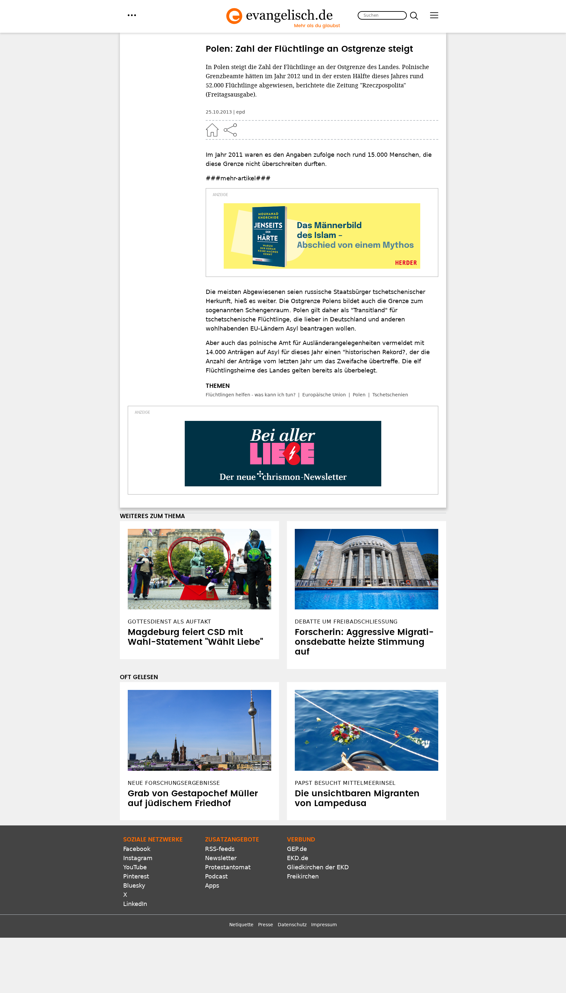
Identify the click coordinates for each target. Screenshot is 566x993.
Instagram (138, 858)
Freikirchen (303, 876)
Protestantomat (228, 867)
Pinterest (136, 876)
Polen (359, 394)
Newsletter (220, 858)
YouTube (135, 867)
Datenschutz (292, 924)
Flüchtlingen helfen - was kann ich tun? (250, 394)
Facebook (136, 848)
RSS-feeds (220, 848)
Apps (212, 885)
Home (212, 129)
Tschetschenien (390, 394)
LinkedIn (135, 903)
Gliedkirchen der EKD (318, 867)
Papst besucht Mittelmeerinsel (345, 783)
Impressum (324, 924)
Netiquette (241, 924)
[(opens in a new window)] (322, 236)
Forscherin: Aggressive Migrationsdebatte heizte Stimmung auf (364, 642)
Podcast (216, 876)
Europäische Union (324, 394)
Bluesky (134, 885)
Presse (265, 924)
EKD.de (297, 858)
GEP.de (297, 848)
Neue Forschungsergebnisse (174, 783)
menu (132, 15)
